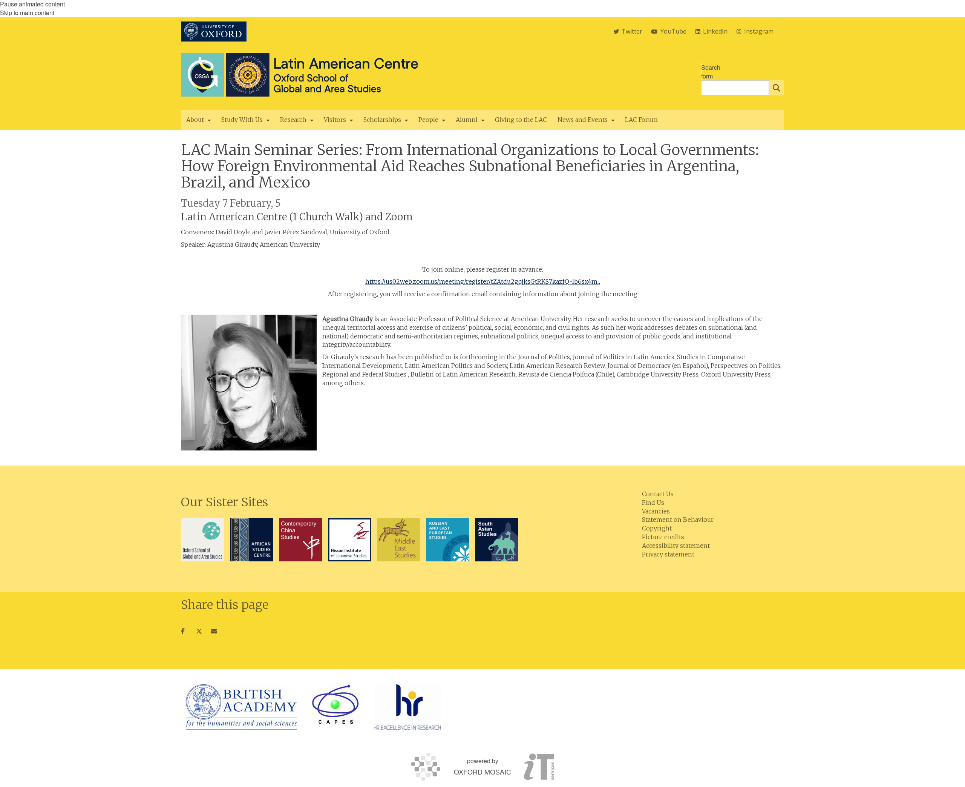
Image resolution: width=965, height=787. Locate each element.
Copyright (657, 528)
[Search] (776, 87)
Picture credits (663, 537)
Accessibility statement (676, 545)
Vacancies (656, 511)
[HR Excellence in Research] (407, 707)
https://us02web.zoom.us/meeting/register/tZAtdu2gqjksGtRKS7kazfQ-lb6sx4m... (482, 281)
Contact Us (658, 494)
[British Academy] (241, 707)
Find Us (653, 502)
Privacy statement (668, 554)
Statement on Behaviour (678, 519)
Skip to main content (27, 12)
